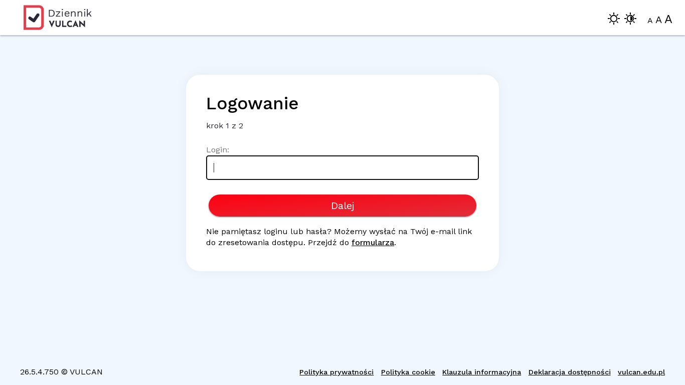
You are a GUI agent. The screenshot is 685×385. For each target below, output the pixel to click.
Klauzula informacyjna (481, 372)
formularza (373, 242)
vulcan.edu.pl (641, 372)
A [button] (650, 21)
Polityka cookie (408, 372)
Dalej (343, 206)
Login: (217, 149)
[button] (614, 20)
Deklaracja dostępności (570, 372)
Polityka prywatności (336, 372)
